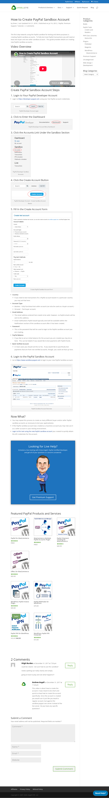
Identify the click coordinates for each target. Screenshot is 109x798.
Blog (92, 8)
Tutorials (20, 26)
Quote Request (82, 8)
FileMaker (88, 44)
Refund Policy (38, 789)
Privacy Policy (25, 789)
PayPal (61, 23)
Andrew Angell (38, 682)
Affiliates (77, 2)
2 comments (29, 26)
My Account (85, 2)
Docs (59, 8)
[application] (100, 793)
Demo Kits (88, 38)
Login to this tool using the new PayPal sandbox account (32, 431)
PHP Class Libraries (90, 36)
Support (69, 8)
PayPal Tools (87, 27)
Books (85, 24)
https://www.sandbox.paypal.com (28, 360)
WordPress (88, 50)
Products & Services (45, 8)
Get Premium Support (43, 497)
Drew (15, 23)
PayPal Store (69, 2)
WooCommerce (91, 53)
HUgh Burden (27, 663)
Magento (88, 47)
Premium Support (89, 56)
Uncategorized (88, 60)
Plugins (85, 41)
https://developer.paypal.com (28, 99)
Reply (70, 665)
